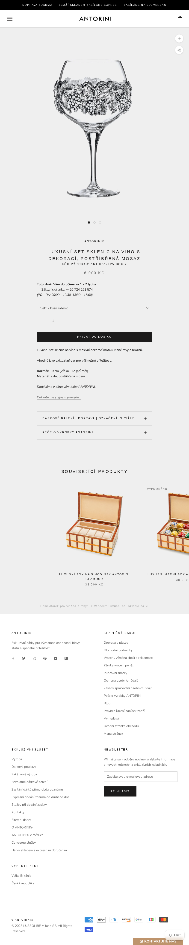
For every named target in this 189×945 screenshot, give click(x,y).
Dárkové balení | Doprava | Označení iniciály (88, 418)
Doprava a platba (116, 642)
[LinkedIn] (66, 658)
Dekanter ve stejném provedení (59, 397)
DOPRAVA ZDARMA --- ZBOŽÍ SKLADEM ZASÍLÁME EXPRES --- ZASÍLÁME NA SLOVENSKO (94, 4)
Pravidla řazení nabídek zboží (124, 711)
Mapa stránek (113, 733)
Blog (107, 703)
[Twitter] (23, 658)
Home (44, 606)
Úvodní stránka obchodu (121, 726)
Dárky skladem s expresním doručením (39, 850)
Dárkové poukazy (24, 767)
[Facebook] (13, 658)
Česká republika (23, 883)
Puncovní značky (115, 673)
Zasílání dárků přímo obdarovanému (37, 789)
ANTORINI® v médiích (27, 835)
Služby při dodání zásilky (29, 804)
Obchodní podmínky (118, 650)
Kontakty (18, 812)
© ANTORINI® (22, 919)
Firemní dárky (21, 820)
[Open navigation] (9, 19)
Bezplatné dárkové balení (29, 782)
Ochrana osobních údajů (121, 680)
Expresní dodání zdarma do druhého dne (40, 797)
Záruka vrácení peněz (118, 665)
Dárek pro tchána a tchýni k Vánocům (78, 606)
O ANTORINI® (22, 827)
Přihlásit (120, 791)
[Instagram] (34, 658)
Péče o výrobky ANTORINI (67, 432)
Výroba (17, 759)
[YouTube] (55, 658)
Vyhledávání (112, 718)
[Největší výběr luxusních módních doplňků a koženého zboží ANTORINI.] (95, 18)
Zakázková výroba (24, 774)
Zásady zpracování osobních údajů (128, 688)
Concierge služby (24, 842)
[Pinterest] (45, 658)
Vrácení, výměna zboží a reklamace (128, 658)
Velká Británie (21, 876)
